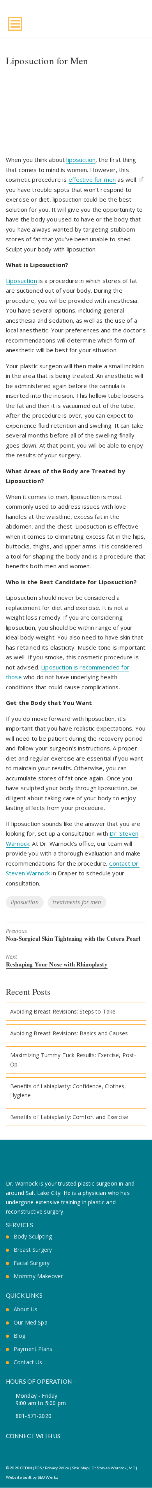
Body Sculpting (33, 1236)
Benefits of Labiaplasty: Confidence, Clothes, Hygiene (68, 1090)
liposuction (80, 159)
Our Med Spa (31, 1322)
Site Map (80, 1467)
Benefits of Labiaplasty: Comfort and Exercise (69, 1117)
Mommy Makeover (38, 1276)
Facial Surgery (31, 1263)
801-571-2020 (131, 22)
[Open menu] (15, 24)
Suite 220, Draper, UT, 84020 (142, 22)
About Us (25, 1309)
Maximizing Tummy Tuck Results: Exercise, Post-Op (73, 1059)
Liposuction (21, 281)
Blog (20, 1336)
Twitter (22, 1446)
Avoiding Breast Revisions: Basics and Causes (69, 1033)
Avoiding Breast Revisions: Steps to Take (62, 1011)
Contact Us (28, 1362)
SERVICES (19, 1224)
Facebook (9, 1446)
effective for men (92, 179)
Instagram (35, 1446)
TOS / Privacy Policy (51, 1467)
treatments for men (77, 902)
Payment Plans (33, 1349)
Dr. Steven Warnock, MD (114, 1467)
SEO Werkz (48, 1477)
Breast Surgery (33, 1250)
